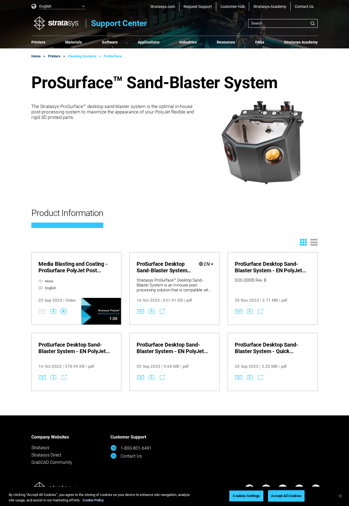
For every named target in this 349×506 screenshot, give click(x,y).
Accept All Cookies (286, 496)
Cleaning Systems (82, 56)
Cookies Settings (246, 496)
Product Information (67, 213)
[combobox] (282, 23)
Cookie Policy (93, 500)
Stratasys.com (162, 6)
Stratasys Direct (46, 455)
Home (36, 56)
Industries (188, 42)
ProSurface (113, 56)
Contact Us (304, 6)
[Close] (340, 496)
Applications (149, 42)
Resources (226, 42)
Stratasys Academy (269, 6)
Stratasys (40, 447)
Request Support (197, 6)
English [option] (45, 6)
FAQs (259, 42)
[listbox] (58, 6)
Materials (73, 42)
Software (110, 42)
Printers (38, 42)
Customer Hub (232, 6)
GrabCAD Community (51, 462)
